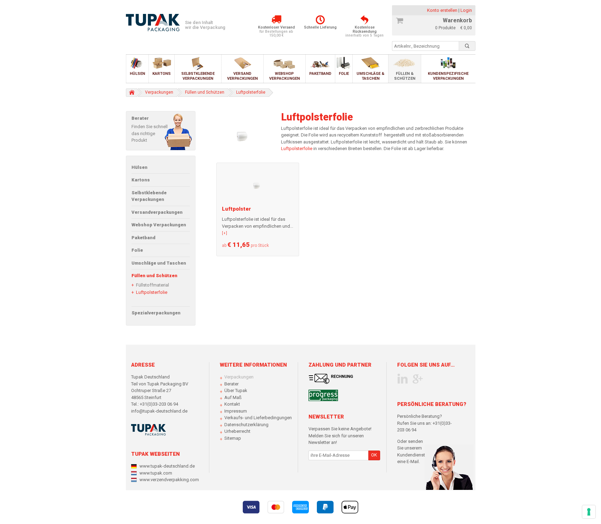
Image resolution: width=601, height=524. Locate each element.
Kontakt (232, 404)
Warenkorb (457, 20)
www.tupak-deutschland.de (167, 466)
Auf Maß (233, 397)
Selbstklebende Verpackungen (198, 75)
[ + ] (224, 233)
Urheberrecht (237, 431)
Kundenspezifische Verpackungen (448, 75)
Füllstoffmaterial (152, 285)
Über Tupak (235, 390)
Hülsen (137, 73)
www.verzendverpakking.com (169, 479)
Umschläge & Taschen (370, 75)
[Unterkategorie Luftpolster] (258, 184)
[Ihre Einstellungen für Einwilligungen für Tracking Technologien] (588, 511)
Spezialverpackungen (156, 312)
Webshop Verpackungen (284, 75)
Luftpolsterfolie (151, 292)
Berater (231, 383)
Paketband (320, 73)
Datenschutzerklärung (246, 424)
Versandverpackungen (157, 212)
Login (466, 10)
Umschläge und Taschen (158, 263)
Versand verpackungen (242, 75)
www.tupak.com (155, 473)
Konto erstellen (442, 10)
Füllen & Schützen (404, 75)
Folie (344, 73)
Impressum (235, 411)
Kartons (161, 73)
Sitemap (232, 438)
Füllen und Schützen (154, 275)
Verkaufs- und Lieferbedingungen (258, 417)
